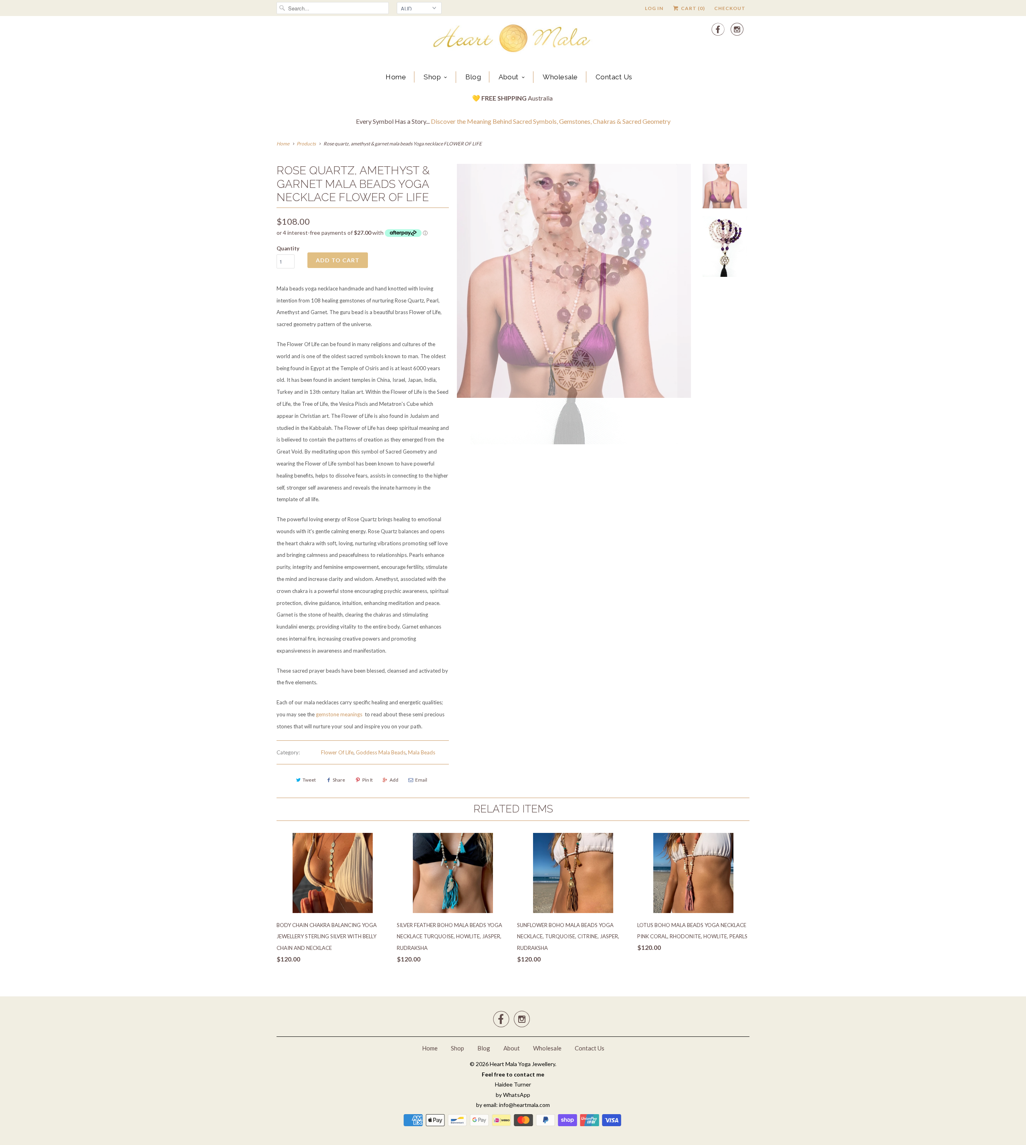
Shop (432, 77)
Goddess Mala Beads (381, 752)
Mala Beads (421, 752)
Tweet (309, 780)
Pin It (367, 780)
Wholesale (560, 77)
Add (394, 780)
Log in (654, 8)
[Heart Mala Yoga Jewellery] (513, 39)
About (509, 77)
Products (306, 144)
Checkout (729, 8)
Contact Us (614, 77)
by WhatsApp (513, 1094)
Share (339, 780)
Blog (473, 77)
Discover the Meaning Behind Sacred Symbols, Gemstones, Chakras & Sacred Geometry (551, 121)
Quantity (288, 248)
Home (396, 77)
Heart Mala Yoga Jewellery (522, 1063)
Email (421, 780)
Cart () (692, 8)
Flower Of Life (337, 752)
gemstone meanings (339, 714)
